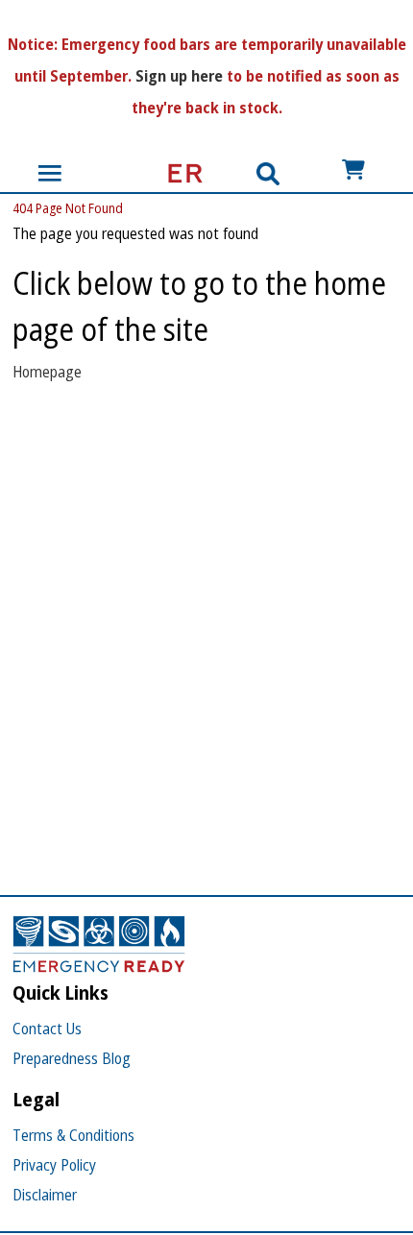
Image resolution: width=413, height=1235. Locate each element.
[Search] (267, 173)
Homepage (47, 371)
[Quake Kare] (179, 173)
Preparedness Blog (71, 1058)
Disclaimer (44, 1194)
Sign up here (179, 75)
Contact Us (47, 1028)
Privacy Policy (54, 1164)
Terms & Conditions (73, 1135)
